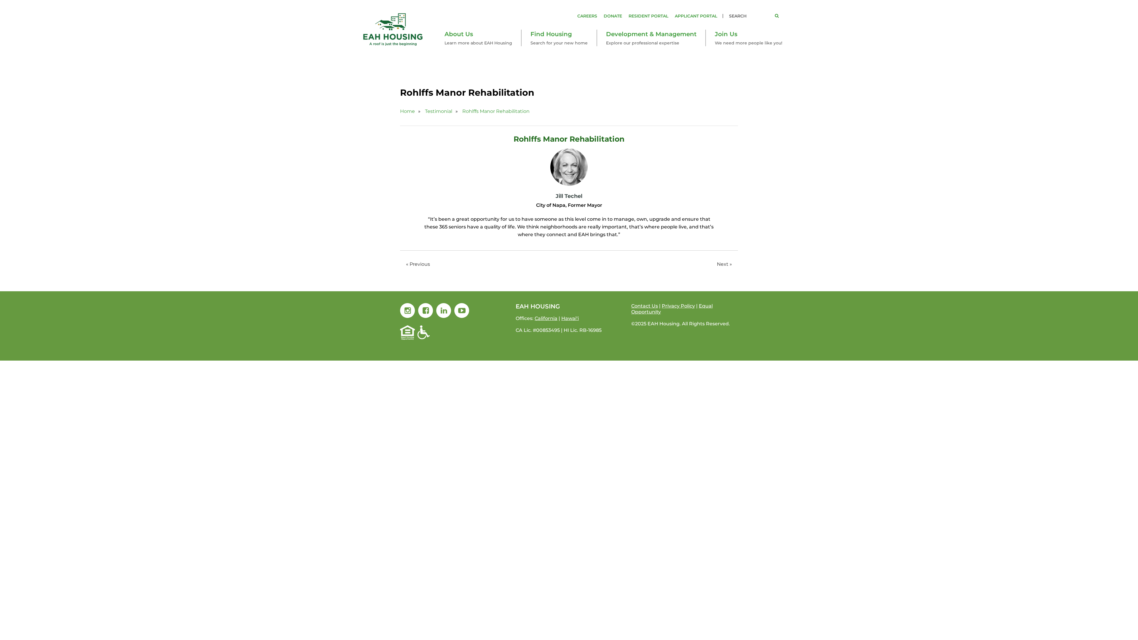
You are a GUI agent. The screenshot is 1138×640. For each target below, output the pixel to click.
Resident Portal (648, 16)
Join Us (726, 34)
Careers (587, 16)
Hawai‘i (570, 318)
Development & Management (651, 34)
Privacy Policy (678, 306)
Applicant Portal (696, 16)
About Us (459, 34)
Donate (613, 16)
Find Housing (551, 34)
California (546, 318)
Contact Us (644, 306)
